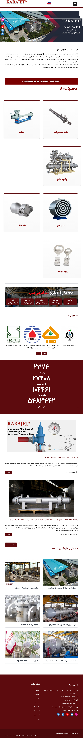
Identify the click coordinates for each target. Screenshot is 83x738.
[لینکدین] (3, 23)
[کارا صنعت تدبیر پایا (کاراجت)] (16, 2)
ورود (38, 719)
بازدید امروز (41, 373)
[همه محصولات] (60, 116)
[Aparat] (3, 30)
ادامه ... (8, 472)
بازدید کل (41, 406)
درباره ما (37, 703)
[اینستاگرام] (3, 20)
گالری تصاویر (36, 695)
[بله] (3, 34)
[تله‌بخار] (22, 209)
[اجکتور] (22, 116)
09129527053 (65, 697)
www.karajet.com (68, 710)
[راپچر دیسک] (62, 255)
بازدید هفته (41, 384)
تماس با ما (36, 711)
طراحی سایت (34, 736)
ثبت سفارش (36, 715)
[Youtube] (3, 27)
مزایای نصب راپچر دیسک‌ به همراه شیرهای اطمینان (61, 457)
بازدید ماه (41, 395)
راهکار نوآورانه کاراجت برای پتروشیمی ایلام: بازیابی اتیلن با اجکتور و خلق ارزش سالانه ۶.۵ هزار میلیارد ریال (43, 519)
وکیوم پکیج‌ (62, 179)
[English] (49, 3)
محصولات (37, 691)
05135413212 (65, 704)
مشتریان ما (73, 315)
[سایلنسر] (60, 209)
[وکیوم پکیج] (62, 162)
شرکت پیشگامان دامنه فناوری (12, 736)
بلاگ (38, 699)
